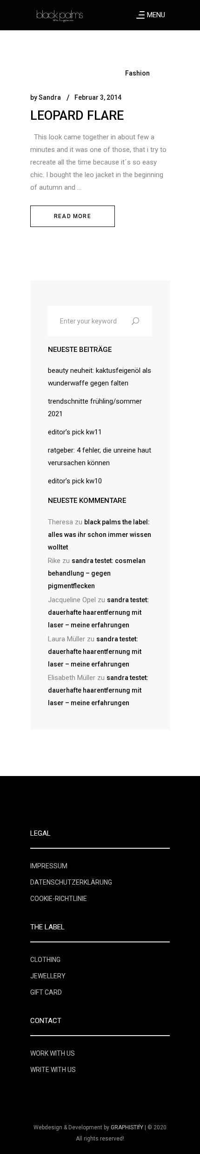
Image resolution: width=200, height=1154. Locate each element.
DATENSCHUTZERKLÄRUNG (71, 882)
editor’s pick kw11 (75, 432)
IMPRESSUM (48, 866)
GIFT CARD (46, 992)
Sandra (50, 97)
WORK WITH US (52, 1053)
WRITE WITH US (53, 1069)
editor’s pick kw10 (75, 481)
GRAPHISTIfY (127, 1127)
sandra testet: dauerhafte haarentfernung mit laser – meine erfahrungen (98, 612)
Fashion (137, 73)
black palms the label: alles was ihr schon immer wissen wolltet (99, 534)
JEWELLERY (48, 976)
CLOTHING (45, 959)
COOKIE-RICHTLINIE (58, 898)
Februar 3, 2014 (97, 97)
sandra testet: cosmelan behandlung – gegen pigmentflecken (97, 573)
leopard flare (77, 115)
